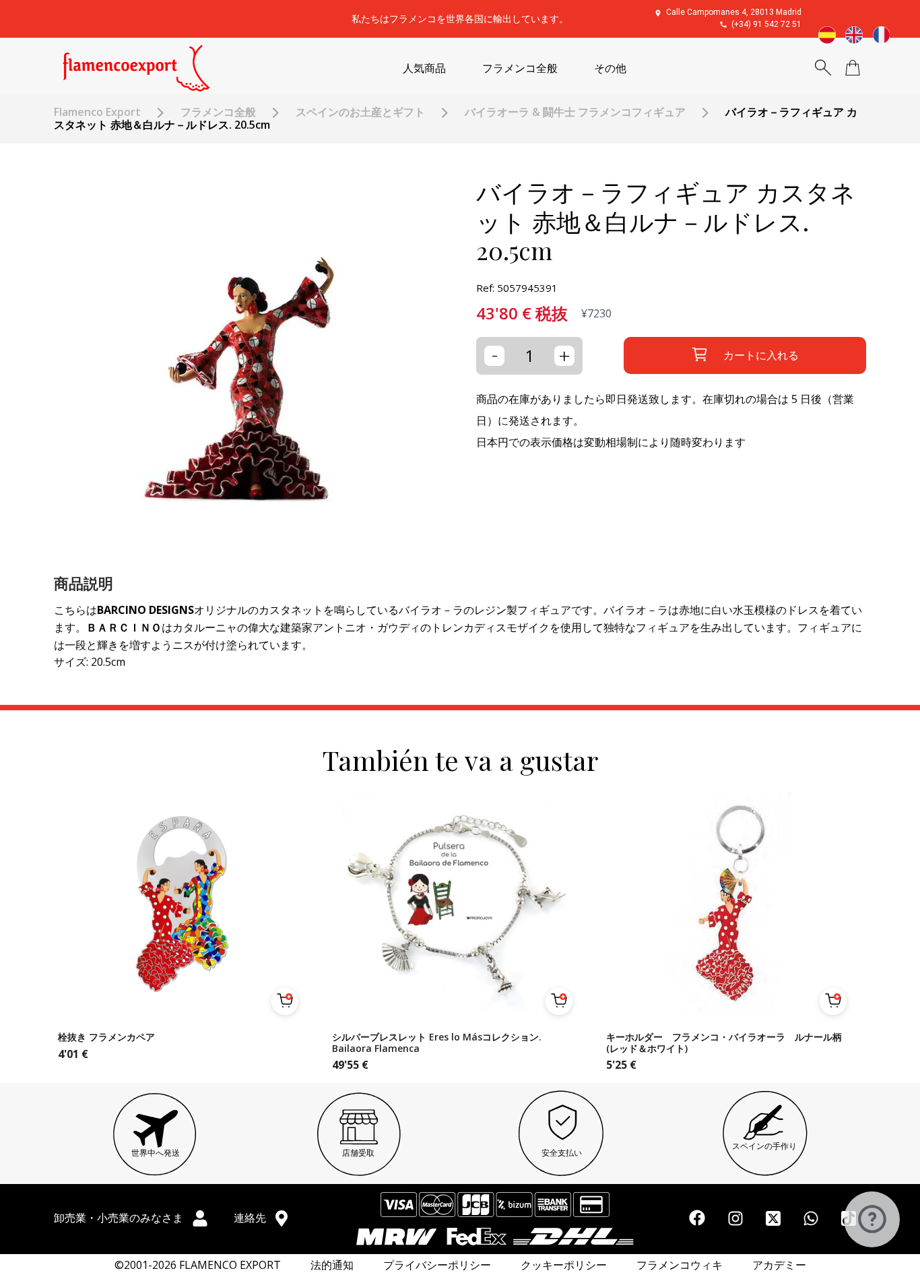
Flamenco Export (97, 112)
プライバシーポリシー (437, 1265)
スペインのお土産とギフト (360, 112)
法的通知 (332, 1265)
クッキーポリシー (564, 1265)
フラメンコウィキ (679, 1265)
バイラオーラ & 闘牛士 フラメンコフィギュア (575, 112)
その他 (610, 68)
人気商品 (424, 68)
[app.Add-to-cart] (284, 1001)
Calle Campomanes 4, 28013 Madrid (733, 12)
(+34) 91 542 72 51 (766, 24)
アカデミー (779, 1265)
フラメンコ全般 (520, 68)
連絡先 (251, 1217)
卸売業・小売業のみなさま (120, 1217)
